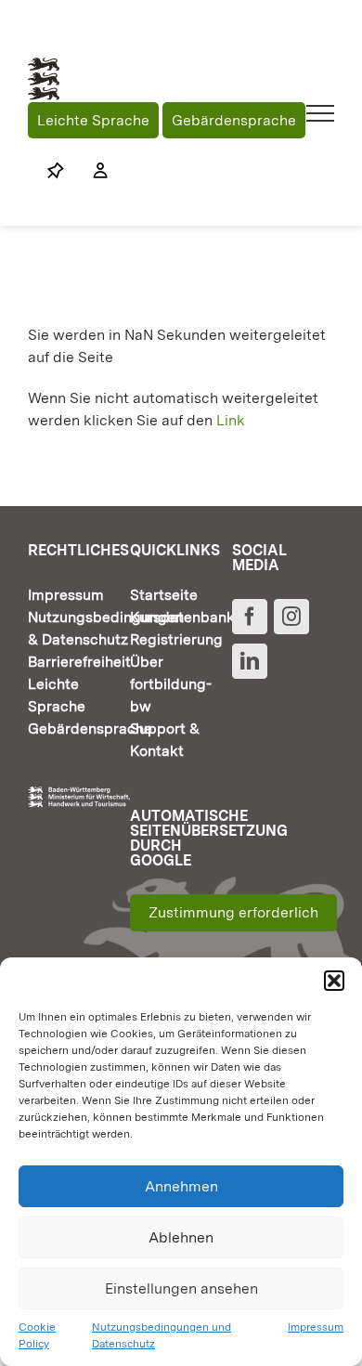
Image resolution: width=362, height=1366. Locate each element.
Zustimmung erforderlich (233, 912)
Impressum (315, 1326)
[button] (334, 980)
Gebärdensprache (234, 120)
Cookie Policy (37, 1335)
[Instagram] (291, 616)
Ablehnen (181, 1237)
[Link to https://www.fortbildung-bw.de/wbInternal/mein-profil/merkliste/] (55, 170)
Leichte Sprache (93, 120)
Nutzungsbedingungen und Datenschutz (161, 1335)
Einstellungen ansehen (181, 1288)
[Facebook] (249, 616)
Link (230, 420)
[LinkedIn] (249, 661)
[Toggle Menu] (321, 113)
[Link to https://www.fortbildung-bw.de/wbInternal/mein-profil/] (91, 170)
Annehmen (181, 1186)
